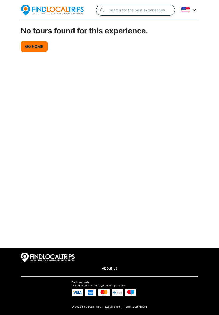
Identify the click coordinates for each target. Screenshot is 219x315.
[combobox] (145, 10)
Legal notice (112, 306)
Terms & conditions (135, 306)
